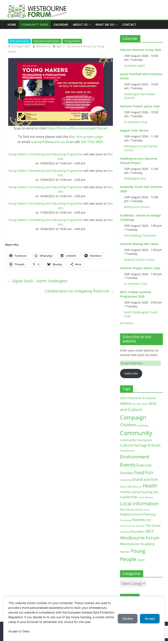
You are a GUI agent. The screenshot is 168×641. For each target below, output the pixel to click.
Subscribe (131, 373)
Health (150, 486)
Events (128, 464)
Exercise (144, 465)
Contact (129, 24)
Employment (127, 450)
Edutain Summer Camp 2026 (140, 50)
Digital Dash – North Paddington (37, 280)
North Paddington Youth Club (141, 314)
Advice (125, 403)
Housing (146, 492)
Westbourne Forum (139, 538)
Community (136, 433)
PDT (148, 520)
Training (124, 531)
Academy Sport (134, 66)
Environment (135, 456)
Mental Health (134, 509)
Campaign (133, 417)
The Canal (152, 525)
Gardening (125, 479)
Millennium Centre (137, 207)
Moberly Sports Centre (139, 260)
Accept (150, 618)
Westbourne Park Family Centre (140, 148)
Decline (128, 618)
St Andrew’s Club (135, 122)
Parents (138, 519)
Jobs (156, 492)
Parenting (125, 520)
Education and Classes (46, 41)
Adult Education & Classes (138, 398)
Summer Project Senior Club (140, 268)
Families (126, 472)
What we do (104, 24)
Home (12, 24)
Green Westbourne (131, 486)
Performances (127, 525)
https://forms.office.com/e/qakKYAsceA (77, 128)
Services (140, 525)
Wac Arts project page (86, 136)
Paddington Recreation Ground (140, 96)
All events (126, 323)
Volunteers (137, 531)
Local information (139, 503)
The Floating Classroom (140, 235)
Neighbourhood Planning (138, 514)
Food (139, 472)
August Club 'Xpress (134, 130)
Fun (93, 46)
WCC (150, 531)
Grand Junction (145, 479)
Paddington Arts (135, 178)
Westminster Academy (137, 543)
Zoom (141, 560)
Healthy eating (130, 492)
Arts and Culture (19, 41)
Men (123, 509)
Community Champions (136, 440)
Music (146, 509)
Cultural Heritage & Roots (140, 445)
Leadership (128, 497)
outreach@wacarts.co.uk (50, 142)
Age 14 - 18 (63, 46)
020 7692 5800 (92, 142)
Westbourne (43, 46)
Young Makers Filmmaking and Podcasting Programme (45, 154)
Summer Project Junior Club (140, 106)
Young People (72, 41)
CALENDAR (60, 24)
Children (128, 425)
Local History (145, 497)
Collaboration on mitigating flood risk (79, 290)
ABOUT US (80, 24)
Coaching (142, 425)
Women (125, 552)
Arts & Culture (140, 403)
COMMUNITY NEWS (34, 24)
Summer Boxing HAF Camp (139, 244)
